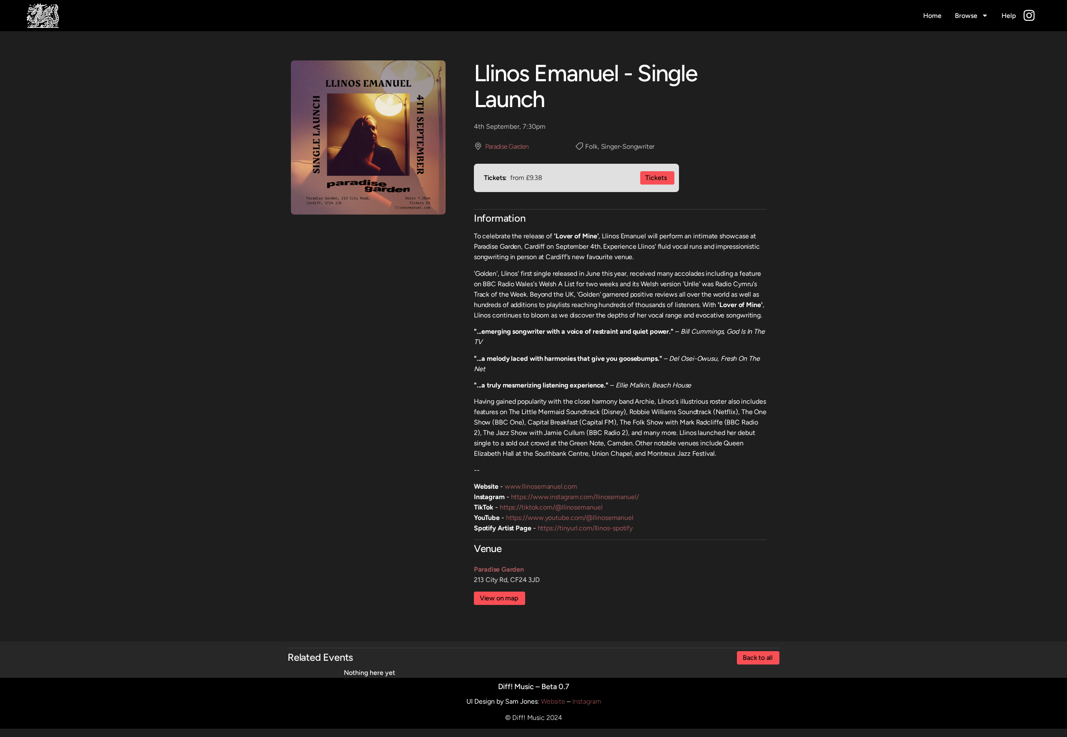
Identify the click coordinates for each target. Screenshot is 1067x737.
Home (932, 16)
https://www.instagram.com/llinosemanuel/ (575, 497)
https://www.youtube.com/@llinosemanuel (570, 518)
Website (553, 701)
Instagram (586, 701)
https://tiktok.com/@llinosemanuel (551, 507)
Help (1009, 16)
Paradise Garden (507, 146)
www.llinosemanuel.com (541, 486)
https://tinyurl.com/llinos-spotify (585, 528)
